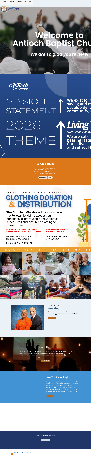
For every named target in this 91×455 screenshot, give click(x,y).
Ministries (19, 1)
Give (30, 1)
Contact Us (45, 440)
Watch (50, 396)
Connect (11, 1)
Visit (50, 177)
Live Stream (42, 177)
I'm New (5, 1)
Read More (52, 318)
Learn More (45, 360)
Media (25, 1)
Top (12, 454)
